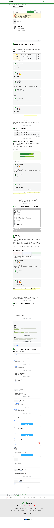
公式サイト (27, 424)
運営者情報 (42, 508)
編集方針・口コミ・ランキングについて (27, 508)
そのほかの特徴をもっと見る (27, 335)
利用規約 (12, 510)
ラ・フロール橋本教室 (16, 403)
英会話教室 (10, 4)
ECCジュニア (20, 25)
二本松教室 (15, 442)
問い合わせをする (16, 345)
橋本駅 (18, 4)
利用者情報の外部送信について (25, 510)
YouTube (36, 505)
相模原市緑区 (15, 4)
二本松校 (15, 431)
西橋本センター (16, 392)
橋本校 (15, 420)
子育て (31, 505)
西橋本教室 (15, 360)
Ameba (24, 519)
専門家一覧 (38, 508)
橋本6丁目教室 (16, 366)
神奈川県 (12, 4)
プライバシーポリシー (17, 510)
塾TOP (7, 4)
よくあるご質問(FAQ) (40, 510)
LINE (22, 505)
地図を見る (16, 356)
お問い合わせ (34, 510)
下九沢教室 (15, 354)
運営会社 (31, 510)
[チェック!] (39, 443)
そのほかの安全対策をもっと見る (27, 341)
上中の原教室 (15, 372)
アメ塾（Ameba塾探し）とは (17, 508)
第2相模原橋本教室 (16, 409)
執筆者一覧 (34, 508)
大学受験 (26, 505)
